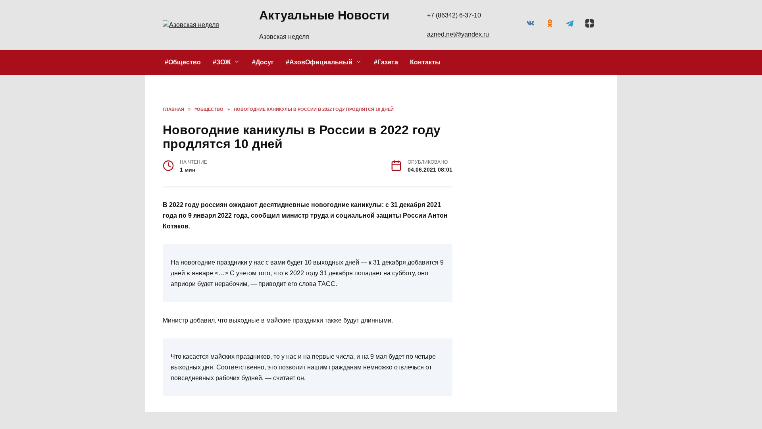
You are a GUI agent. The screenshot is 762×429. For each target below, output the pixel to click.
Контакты (425, 62)
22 (568, 183)
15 (568, 173)
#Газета (386, 62)
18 (502, 183)
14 (552, 173)
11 (501, 173)
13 (536, 173)
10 (484, 173)
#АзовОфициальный (319, 62)
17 (484, 183)
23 (586, 183)
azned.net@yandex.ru (458, 34)
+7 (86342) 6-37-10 (454, 15)
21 (552, 183)
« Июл (489, 233)
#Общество (183, 62)
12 (518, 173)
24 (484, 193)
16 (586, 173)
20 (536, 183)
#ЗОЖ (222, 62)
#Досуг (263, 62)
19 (518, 183)
